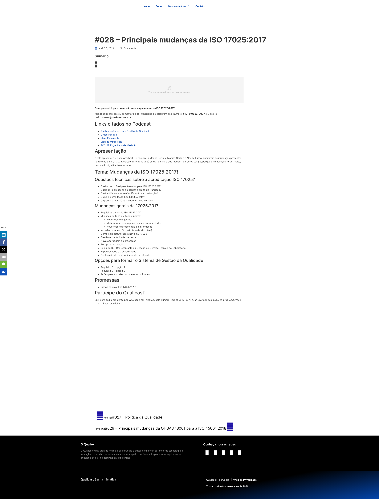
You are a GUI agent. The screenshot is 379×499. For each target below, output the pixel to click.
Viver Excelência (110, 138)
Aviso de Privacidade (245, 479)
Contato (199, 6)
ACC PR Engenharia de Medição (118, 145)
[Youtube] (207, 452)
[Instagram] (239, 452)
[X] (3, 249)
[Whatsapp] (231, 452)
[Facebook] (223, 452)
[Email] (3, 257)
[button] (197, 62)
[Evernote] (3, 264)
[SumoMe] (3, 271)
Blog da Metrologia (111, 141)
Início (147, 6)
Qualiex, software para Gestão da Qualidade (125, 131)
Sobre (159, 6)
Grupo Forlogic (109, 134)
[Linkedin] (215, 452)
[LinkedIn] (3, 234)
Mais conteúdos (177, 6)
